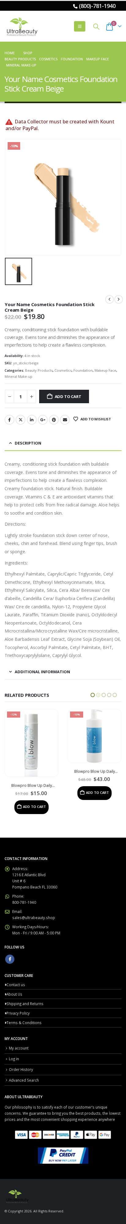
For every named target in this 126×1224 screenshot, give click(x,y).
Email (65, 420)
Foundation (83, 370)
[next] (118, 299)
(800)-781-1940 (97, 5)
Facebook (9, 420)
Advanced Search (24, 1066)
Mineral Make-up (18, 376)
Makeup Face (105, 370)
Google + (43, 420)
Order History (21, 1055)
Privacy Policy (18, 999)
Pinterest (54, 420)
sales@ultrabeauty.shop (33, 903)
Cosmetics (63, 370)
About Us (14, 980)
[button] (79, 26)
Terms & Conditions (24, 1008)
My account (18, 1033)
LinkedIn (32, 420)
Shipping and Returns (24, 989)
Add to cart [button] (34, 792)
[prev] (109, 299)
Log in (14, 1044)
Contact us (15, 970)
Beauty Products (39, 370)
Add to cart (68, 396)
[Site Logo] (21, 26)
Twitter (20, 420)
